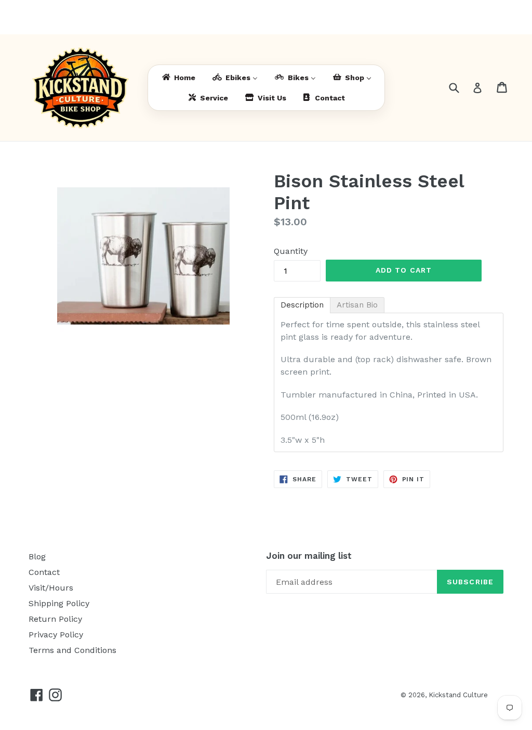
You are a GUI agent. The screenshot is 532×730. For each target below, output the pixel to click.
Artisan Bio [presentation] (357, 305)
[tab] (302, 305)
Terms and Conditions (72, 650)
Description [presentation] (302, 305)
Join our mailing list (309, 555)
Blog (37, 556)
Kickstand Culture (458, 695)
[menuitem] (178, 78)
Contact (44, 572)
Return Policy (55, 619)
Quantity (291, 251)
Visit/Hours (51, 588)
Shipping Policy (59, 603)
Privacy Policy (56, 634)
